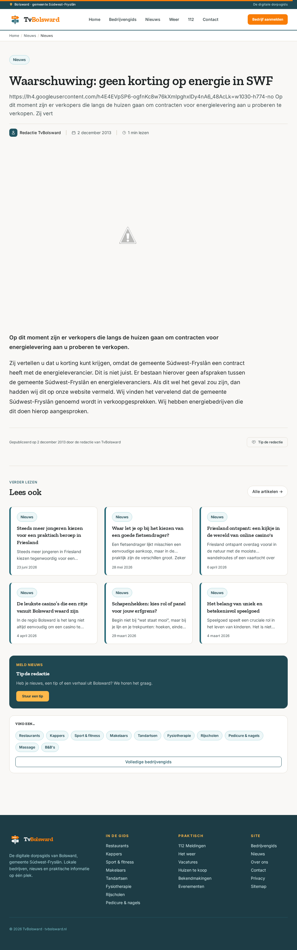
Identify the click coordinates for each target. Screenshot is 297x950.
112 (191, 19)
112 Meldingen (192, 845)
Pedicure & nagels (244, 735)
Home (94, 19)
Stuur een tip (32, 696)
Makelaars (119, 735)
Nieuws (152, 19)
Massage (27, 747)
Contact (210, 19)
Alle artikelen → (267, 491)
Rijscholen (210, 735)
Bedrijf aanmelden (267, 19)
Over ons (259, 861)
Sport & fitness (87, 735)
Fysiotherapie (179, 735)
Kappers (57, 735)
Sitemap (259, 886)
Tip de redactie (270, 442)
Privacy (258, 878)
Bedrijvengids (123, 19)
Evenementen (191, 886)
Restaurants (29, 735)
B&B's (50, 747)
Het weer (186, 853)
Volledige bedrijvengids (148, 761)
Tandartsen (147, 735)
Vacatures (188, 861)
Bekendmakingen (194, 878)
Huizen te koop (192, 870)
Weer (174, 19)
